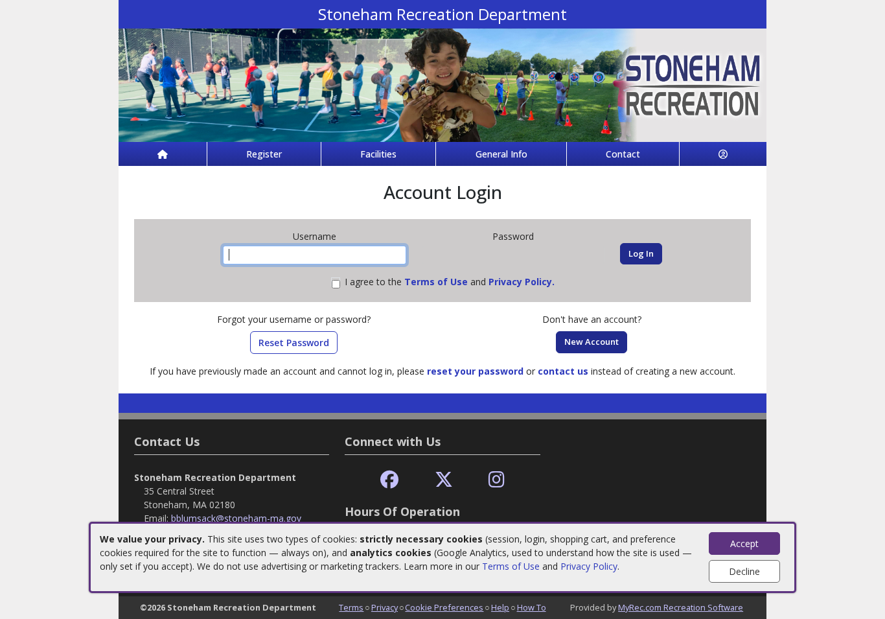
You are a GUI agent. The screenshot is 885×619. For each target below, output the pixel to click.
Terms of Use (511, 566)
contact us (563, 371)
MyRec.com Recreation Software (680, 607)
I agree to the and (450, 281)
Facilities (378, 154)
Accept (744, 543)
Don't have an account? (591, 319)
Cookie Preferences (444, 607)
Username (314, 236)
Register (264, 154)
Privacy (384, 607)
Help (500, 607)
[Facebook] (389, 480)
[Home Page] (163, 154)
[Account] (723, 154)
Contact (623, 154)
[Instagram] (496, 480)
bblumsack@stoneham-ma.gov (236, 518)
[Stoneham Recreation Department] (442, 84)
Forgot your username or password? (294, 319)
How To (531, 607)
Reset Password (294, 342)
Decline (744, 571)
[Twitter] (444, 480)
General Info (501, 154)
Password (513, 236)
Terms (351, 607)
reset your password (475, 371)
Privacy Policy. (521, 281)
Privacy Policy (588, 566)
